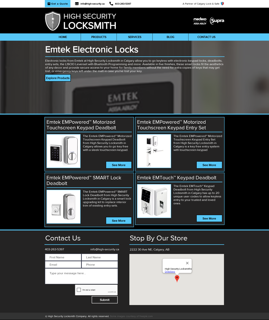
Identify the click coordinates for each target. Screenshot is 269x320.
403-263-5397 (123, 3)
